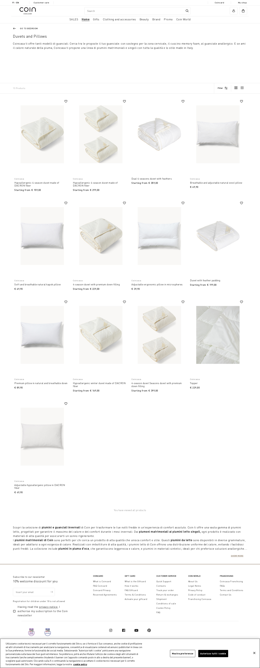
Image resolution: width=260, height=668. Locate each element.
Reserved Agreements (105, 594)
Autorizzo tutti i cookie (213, 653)
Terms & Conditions (135, 594)
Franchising (226, 576)
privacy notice (48, 607)
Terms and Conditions (231, 590)
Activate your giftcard (136, 599)
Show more (237, 555)
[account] (234, 11)
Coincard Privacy (102, 590)
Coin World (194, 576)
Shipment (161, 599)
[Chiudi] (254, 653)
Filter (220, 88)
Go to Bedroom (29, 28)
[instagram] (111, 630)
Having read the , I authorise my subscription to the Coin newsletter (43, 611)
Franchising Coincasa (199, 599)
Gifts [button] (96, 19)
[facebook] (124, 630)
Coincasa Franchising (231, 581)
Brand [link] (156, 19)
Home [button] (85, 19)
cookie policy (80, 664)
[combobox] (137, 11)
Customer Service (166, 576)
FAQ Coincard (100, 585)
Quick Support (163, 581)
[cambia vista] (236, 88)
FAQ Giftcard (131, 590)
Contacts (161, 585)
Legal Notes (194, 585)
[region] (130, 653)
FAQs (222, 585)
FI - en (15, 2)
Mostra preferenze (182, 653)
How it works (131, 585)
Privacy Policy (195, 590)
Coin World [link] (183, 19)
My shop (242, 2)
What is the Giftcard (135, 581)
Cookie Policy (163, 608)
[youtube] (136, 630)
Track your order (165, 590)
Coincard (219, 2)
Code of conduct (197, 594)
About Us (193, 581)
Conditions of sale (166, 603)
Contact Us (226, 594)
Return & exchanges (167, 594)
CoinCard (98, 576)
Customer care (41, 2)
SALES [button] (74, 19)
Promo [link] (168, 19)
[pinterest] (149, 630)
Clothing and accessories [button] (119, 19)
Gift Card (130, 576)
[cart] (243, 11)
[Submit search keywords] (187, 10)
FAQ (158, 612)
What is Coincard (102, 581)
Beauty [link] (144, 19)
